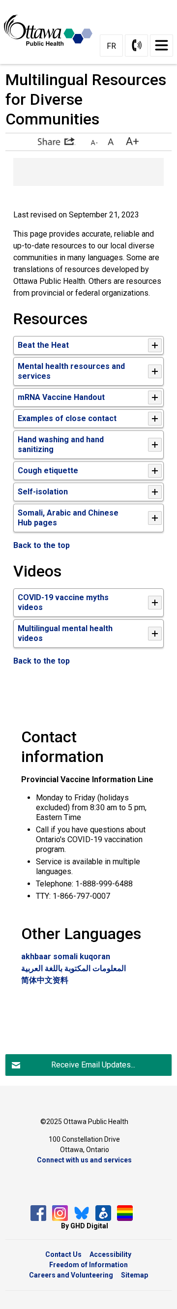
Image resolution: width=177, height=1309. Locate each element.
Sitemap (134, 1275)
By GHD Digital (84, 1226)
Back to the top (41, 545)
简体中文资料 (44, 980)
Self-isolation (43, 491)
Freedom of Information (88, 1265)
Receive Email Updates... (93, 1064)
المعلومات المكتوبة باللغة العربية (73, 968)
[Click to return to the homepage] (49, 30)
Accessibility (110, 1254)
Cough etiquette (48, 470)
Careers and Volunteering (71, 1275)
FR (111, 46)
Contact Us (63, 1254)
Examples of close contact (67, 418)
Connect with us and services (84, 1160)
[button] (56, 141)
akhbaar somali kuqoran (65, 956)
